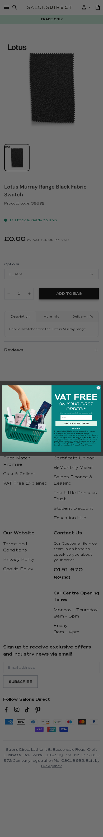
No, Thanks (76, 428)
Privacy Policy (78, 445)
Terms (89, 445)
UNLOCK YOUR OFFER (76, 423)
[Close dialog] (98, 387)
